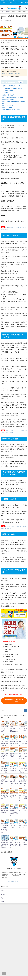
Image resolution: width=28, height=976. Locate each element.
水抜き (6, 92)
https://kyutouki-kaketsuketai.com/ (11, 73)
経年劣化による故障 (8, 99)
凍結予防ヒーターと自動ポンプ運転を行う (14, 88)
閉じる (20, 82)
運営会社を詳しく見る (14, 881)
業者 (2, 898)
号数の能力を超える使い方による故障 (13, 97)
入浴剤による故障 (8, 105)
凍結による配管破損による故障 (11, 85)
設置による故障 (7, 107)
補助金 (2, 901)
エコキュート (4, 890)
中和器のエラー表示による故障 (11, 109)
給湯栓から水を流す (9, 90)
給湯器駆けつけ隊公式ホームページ (14, 701)
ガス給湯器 (4, 894)
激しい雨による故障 (8, 95)
